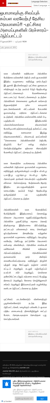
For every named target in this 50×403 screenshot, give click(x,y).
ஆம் (42, 398)
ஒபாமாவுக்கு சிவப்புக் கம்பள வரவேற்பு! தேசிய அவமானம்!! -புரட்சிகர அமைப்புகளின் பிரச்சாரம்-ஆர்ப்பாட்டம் (24, 24)
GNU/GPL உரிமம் (14, 371)
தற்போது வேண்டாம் (24, 398)
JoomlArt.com (24, 368)
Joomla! (5, 371)
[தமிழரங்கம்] (13, 3)
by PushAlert (8, 401)
